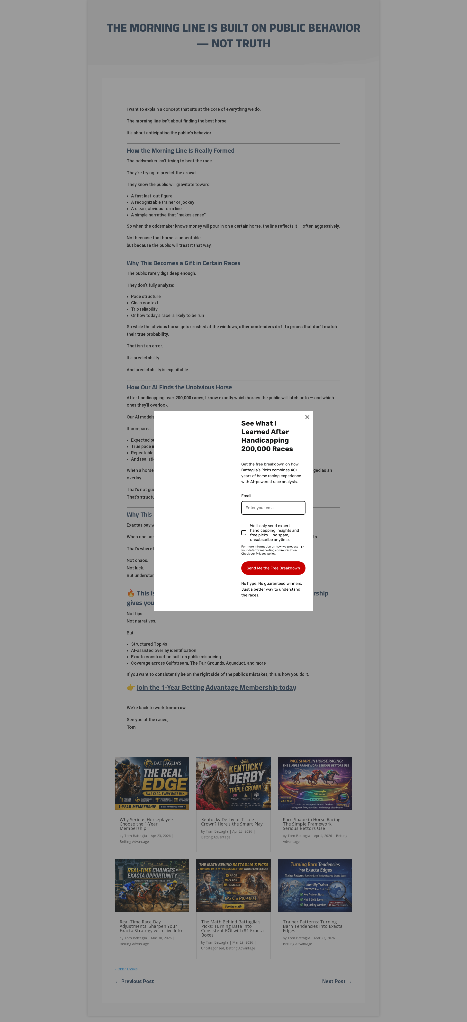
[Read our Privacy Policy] (302, 547)
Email (246, 495)
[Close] (307, 417)
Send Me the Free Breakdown (273, 568)
